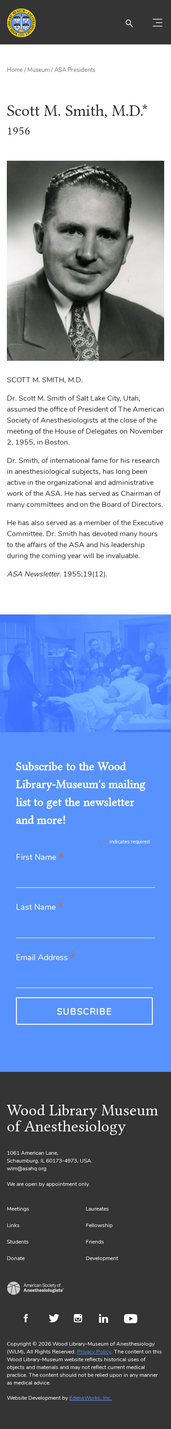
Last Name (39, 908)
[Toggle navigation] (157, 23)
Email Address (46, 958)
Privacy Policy (94, 1351)
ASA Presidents (74, 70)
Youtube (132, 1319)
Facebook (32, 1319)
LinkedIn (107, 1319)
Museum (38, 70)
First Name (40, 858)
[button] (129, 23)
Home (15, 70)
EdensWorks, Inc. (90, 1398)
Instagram (82, 1319)
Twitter (57, 1319)
